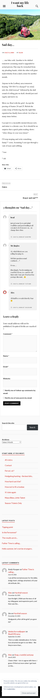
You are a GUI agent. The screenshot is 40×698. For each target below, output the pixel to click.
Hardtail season (21, 593)
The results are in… (10, 538)
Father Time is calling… (11, 543)
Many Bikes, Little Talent (15, 498)
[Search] (34, 6)
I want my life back (20, 4)
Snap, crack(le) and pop (24, 655)
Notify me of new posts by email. (18, 398)
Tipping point (7, 527)
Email (6, 367)
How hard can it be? (13, 481)
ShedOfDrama (14, 634)
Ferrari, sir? (9, 471)
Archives (5, 439)
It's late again (10, 492)
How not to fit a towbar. (15, 487)
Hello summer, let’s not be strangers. (17, 549)
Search (32, 427)
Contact (8, 465)
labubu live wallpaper (16, 631)
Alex (21, 52)
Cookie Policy (11, 689)
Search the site (8, 423)
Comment (7, 334)
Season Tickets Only (13, 503)
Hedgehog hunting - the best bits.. (19, 476)
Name (6, 356)
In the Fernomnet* (9, 532)
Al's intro (8, 460)
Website (6, 378)
